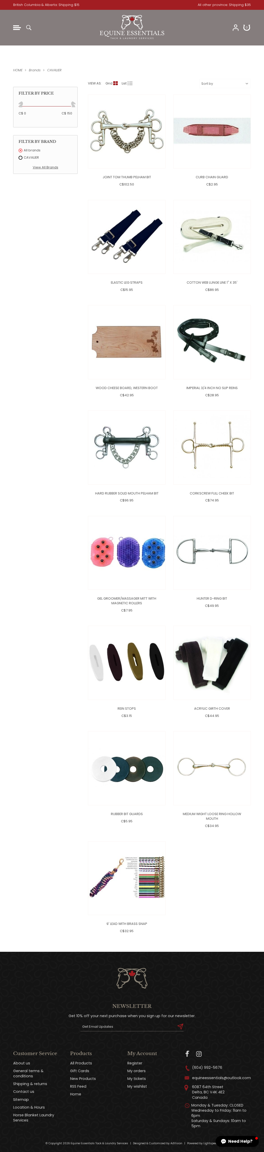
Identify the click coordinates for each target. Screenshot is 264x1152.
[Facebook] (187, 1054)
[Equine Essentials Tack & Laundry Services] (132, 39)
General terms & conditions (28, 1073)
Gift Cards (79, 1070)
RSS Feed (78, 1086)
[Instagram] (199, 1054)
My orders (136, 1070)
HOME (17, 70)
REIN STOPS (127, 708)
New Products (83, 1078)
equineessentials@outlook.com (221, 1077)
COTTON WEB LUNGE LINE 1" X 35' (212, 282)
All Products (81, 1063)
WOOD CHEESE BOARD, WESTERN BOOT (127, 388)
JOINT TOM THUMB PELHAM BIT (127, 177)
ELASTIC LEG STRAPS (127, 282)
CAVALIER (54, 70)
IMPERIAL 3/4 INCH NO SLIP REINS (212, 388)
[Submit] (180, 1026)
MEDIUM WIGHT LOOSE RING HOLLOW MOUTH (212, 816)
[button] (237, 1141)
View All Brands (45, 167)
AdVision (176, 1143)
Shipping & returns (30, 1083)
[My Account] (236, 28)
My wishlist (137, 1086)
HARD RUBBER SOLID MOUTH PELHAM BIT (127, 493)
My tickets (136, 1078)
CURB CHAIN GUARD (212, 177)
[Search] (28, 28)
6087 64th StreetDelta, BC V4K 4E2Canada (208, 1092)
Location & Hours (29, 1107)
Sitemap (21, 1099)
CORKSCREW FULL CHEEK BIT (212, 493)
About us (21, 1063)
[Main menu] (17, 27)
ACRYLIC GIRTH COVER (212, 708)
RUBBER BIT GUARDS (127, 814)
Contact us (23, 1091)
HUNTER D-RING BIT (212, 598)
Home (75, 1094)
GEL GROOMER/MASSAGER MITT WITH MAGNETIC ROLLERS (126, 600)
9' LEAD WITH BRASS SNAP (126, 924)
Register (134, 1063)
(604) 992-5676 (207, 1067)
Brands (35, 70)
